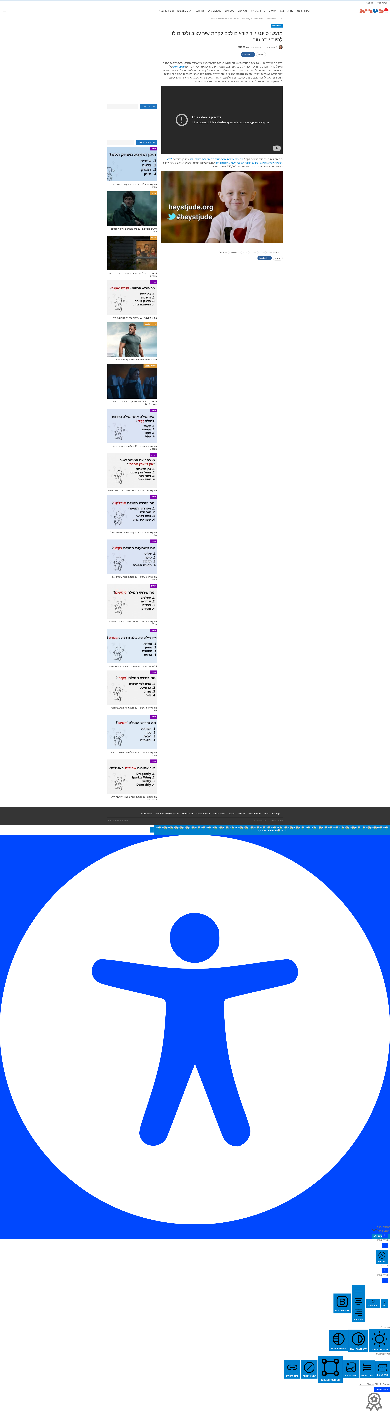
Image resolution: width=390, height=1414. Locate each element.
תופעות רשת (303, 10)
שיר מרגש (223, 252)
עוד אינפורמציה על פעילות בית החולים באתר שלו (217, 159)
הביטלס (254, 252)
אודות (266, 813)
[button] (152, 830)
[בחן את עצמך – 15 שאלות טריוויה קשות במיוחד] (132, 297)
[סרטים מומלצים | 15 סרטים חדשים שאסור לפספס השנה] (132, 208)
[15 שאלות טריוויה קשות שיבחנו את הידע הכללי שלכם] (132, 646)
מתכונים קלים (214, 10)
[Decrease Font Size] (385, 1245)
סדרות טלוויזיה (257, 10)
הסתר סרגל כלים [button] (380, 1236)
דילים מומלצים (184, 10)
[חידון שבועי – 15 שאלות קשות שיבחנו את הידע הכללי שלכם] (132, 512)
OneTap (375, 1230)
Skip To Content (382, 1384)
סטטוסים (229, 10)
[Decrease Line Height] (385, 1280)
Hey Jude (178, 66)
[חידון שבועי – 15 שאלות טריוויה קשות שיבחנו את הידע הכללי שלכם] (132, 164)
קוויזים (153, 149)
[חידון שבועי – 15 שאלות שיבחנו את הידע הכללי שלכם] (132, 470)
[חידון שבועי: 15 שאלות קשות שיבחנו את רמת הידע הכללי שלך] (132, 776)
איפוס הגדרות (382, 1389)
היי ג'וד (245, 252)
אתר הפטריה (272, 252)
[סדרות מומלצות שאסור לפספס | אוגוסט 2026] (132, 339)
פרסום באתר (146, 813)
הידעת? (200, 10)
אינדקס (232, 813)
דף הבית (276, 813)
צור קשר (370, 3)
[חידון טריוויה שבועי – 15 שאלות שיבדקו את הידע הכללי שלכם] (132, 426)
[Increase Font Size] (385, 1235)
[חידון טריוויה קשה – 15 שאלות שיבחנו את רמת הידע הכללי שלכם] (132, 601)
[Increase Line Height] (385, 1270)
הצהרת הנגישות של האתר (167, 813)
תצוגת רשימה (219, 813)
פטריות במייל (382, 3)
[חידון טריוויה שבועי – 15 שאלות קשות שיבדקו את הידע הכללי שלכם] (132, 556)
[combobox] (272, 830)
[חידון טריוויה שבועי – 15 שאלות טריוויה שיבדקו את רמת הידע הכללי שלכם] (132, 687)
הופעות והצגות (166, 10)
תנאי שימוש (187, 813)
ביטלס (262, 252)
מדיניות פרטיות (203, 813)
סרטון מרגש (235, 252)
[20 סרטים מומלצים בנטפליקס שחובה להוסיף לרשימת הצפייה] (132, 253)
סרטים (272, 10)
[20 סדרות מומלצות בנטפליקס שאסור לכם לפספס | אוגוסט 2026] (132, 381)
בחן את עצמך (286, 10)
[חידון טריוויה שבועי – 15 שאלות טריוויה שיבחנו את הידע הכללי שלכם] (132, 732)
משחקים (242, 10)
